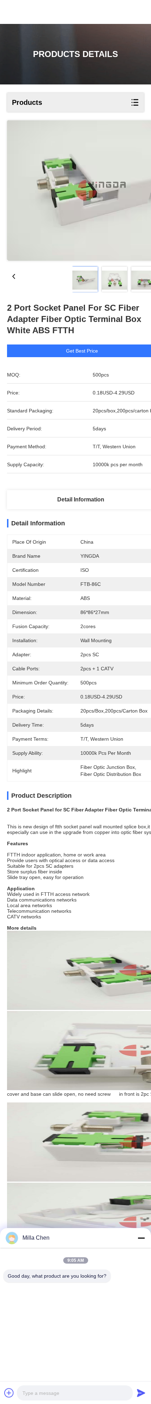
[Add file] (9, 1392)
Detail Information (80, 499)
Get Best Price (82, 351)
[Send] (141, 1392)
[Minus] (141, 1238)
